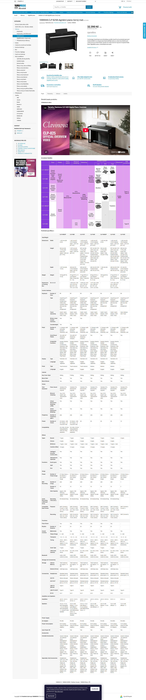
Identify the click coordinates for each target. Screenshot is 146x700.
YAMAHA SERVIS (66, 682)
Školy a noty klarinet (22, 77)
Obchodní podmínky (81, 1)
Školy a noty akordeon (22, 68)
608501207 (19, 133)
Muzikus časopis (75, 682)
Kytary (16, 43)
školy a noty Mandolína (22, 84)
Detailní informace (91, 47)
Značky (17, 95)
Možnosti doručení (92, 36)
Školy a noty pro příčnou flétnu (24, 88)
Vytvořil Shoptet (127, 696)
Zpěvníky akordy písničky (23, 59)
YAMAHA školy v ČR (85, 682)
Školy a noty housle (22, 72)
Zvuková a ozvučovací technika (23, 45)
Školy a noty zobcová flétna (24, 66)
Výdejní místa (21, 152)
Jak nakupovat (60, 1)
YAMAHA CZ (59, 682)
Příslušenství (18, 93)
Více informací (59, 691)
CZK (122, 1)
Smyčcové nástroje (20, 54)
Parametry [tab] (50, 94)
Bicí (16, 50)
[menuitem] (21, 12)
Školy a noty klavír (21, 79)
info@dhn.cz (20, 131)
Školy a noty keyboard (22, 75)
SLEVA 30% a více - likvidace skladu (24, 27)
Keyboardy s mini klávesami (24, 34)
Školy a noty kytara (22, 82)
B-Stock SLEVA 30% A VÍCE (21, 24)
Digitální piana (20, 36)
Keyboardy (20, 31)
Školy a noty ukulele (22, 86)
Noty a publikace (19, 56)
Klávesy (17, 29)
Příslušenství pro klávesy (23, 40)
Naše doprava (21, 150)
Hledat (89, 7)
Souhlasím (95, 689)
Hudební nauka (20, 61)
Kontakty (69, 1)
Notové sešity (20, 63)
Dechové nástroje (19, 47)
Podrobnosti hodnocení (60, 23)
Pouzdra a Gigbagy (20, 52)
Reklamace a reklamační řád (25, 153)
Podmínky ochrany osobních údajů (26, 148)
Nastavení (51, 696)
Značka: (72, 23)
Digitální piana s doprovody (24, 38)
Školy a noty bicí (21, 70)
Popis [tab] (42, 94)
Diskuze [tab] (58, 94)
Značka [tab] (65, 94)
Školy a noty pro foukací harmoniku (26, 91)
